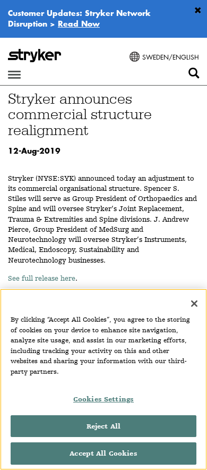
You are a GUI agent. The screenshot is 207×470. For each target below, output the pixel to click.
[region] (103, 379)
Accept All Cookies (103, 453)
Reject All (103, 426)
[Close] (194, 303)
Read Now (79, 23)
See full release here (41, 278)
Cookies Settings (103, 399)
